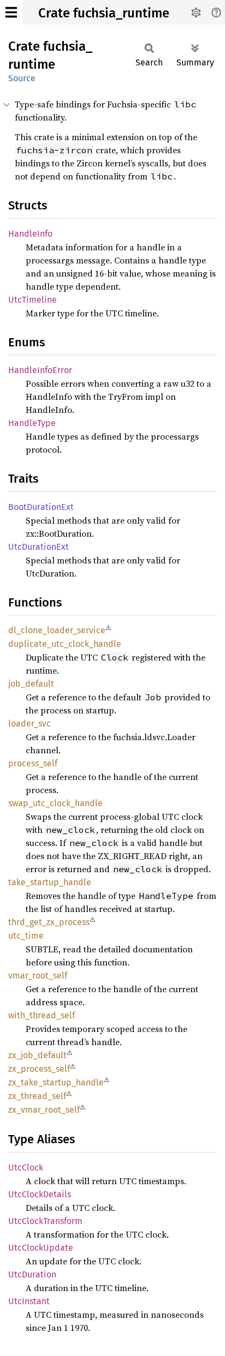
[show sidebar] (11, 12)
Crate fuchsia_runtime (103, 13)
